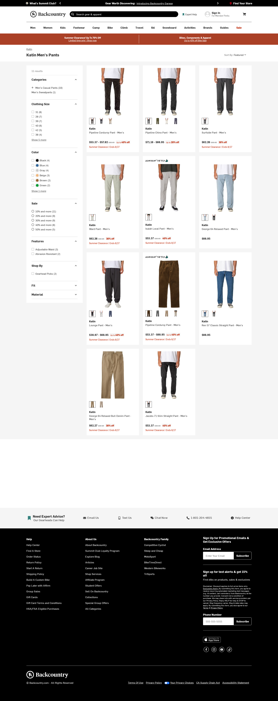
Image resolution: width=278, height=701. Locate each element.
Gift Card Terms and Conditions (44, 602)
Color (35, 152)
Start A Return (34, 568)
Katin (29, 49)
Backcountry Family (156, 539)
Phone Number (212, 614)
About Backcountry (96, 544)
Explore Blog (92, 556)
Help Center (33, 544)
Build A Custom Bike (38, 579)
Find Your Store (242, 3)
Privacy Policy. (217, 607)
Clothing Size (41, 104)
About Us (91, 539)
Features (38, 241)
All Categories (93, 608)
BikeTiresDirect (153, 562)
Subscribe (242, 555)
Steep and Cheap (153, 550)
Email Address (212, 548)
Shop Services (93, 573)
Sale (34, 203)
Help (29, 539)
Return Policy (34, 562)
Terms (205, 607)
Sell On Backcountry (96, 591)
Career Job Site (93, 568)
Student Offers (93, 585)
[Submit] (72, 14)
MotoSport (150, 556)
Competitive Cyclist (155, 544)
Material (37, 294)
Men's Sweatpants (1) (44, 92)
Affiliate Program (95, 579)
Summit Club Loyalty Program (102, 550)
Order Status (33, 556)
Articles (89, 562)
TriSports (149, 573)
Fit (33, 285)
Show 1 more (39, 191)
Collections (91, 597)
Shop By (37, 266)
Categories (39, 79)
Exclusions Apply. (211, 588)
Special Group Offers (97, 602)
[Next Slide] (218, 3)
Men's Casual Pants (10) (49, 87)
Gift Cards (32, 597)
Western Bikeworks (155, 568)
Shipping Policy (35, 573)
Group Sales (33, 591)
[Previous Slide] (60, 3)
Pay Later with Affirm (38, 585)
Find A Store (33, 550)
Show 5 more (39, 139)
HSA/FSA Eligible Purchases (42, 608)
